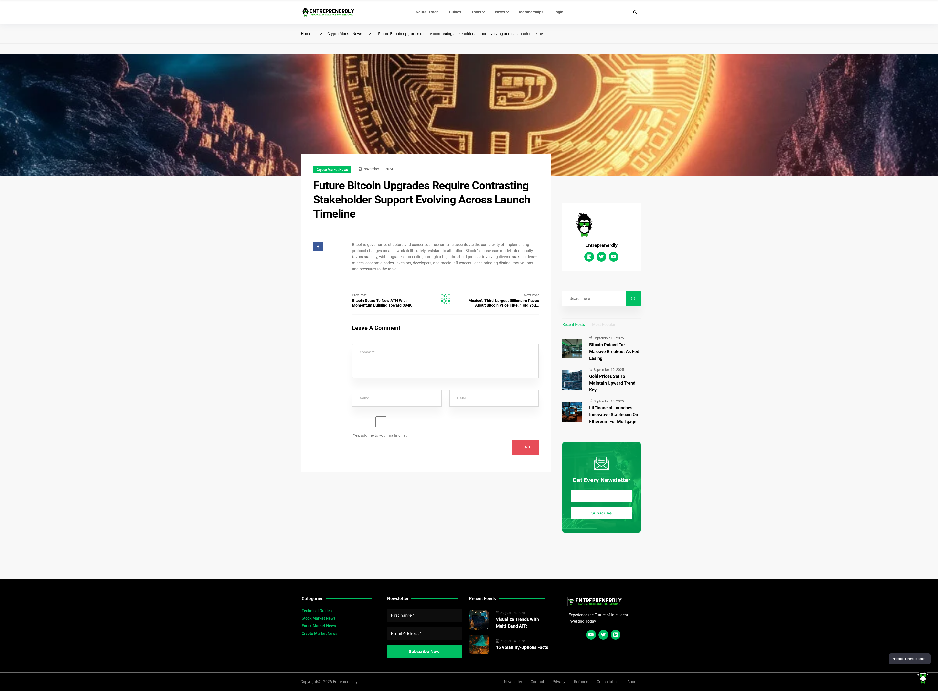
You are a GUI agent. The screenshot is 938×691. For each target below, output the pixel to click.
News (500, 12)
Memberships (531, 12)
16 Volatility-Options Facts (522, 647)
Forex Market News (319, 626)
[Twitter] (601, 257)
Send (525, 447)
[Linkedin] (589, 257)
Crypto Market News (344, 34)
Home (306, 34)
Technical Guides (317, 610)
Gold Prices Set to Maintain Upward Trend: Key (613, 383)
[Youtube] (613, 257)
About (632, 682)
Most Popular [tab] (603, 324)
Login (558, 12)
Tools (476, 12)
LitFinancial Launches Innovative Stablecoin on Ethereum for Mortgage (613, 414)
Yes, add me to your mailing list (379, 435)
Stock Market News (319, 618)
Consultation (608, 682)
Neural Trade (427, 12)
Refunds (581, 682)
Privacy (559, 682)
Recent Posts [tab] (573, 324)
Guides (455, 12)
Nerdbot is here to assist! (910, 659)
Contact (537, 682)
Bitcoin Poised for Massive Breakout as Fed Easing (614, 351)
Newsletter (513, 682)
